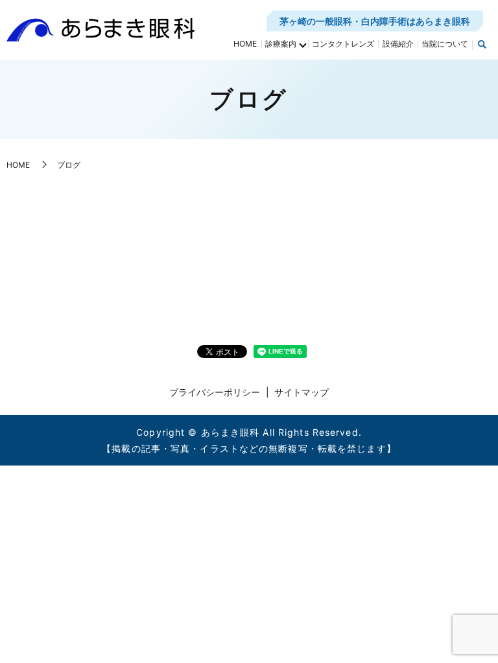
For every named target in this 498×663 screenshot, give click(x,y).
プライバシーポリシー (214, 392)
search (482, 44)
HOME (245, 44)
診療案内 (280, 44)
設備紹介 (398, 44)
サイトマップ (301, 392)
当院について (444, 44)
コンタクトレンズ (343, 44)
